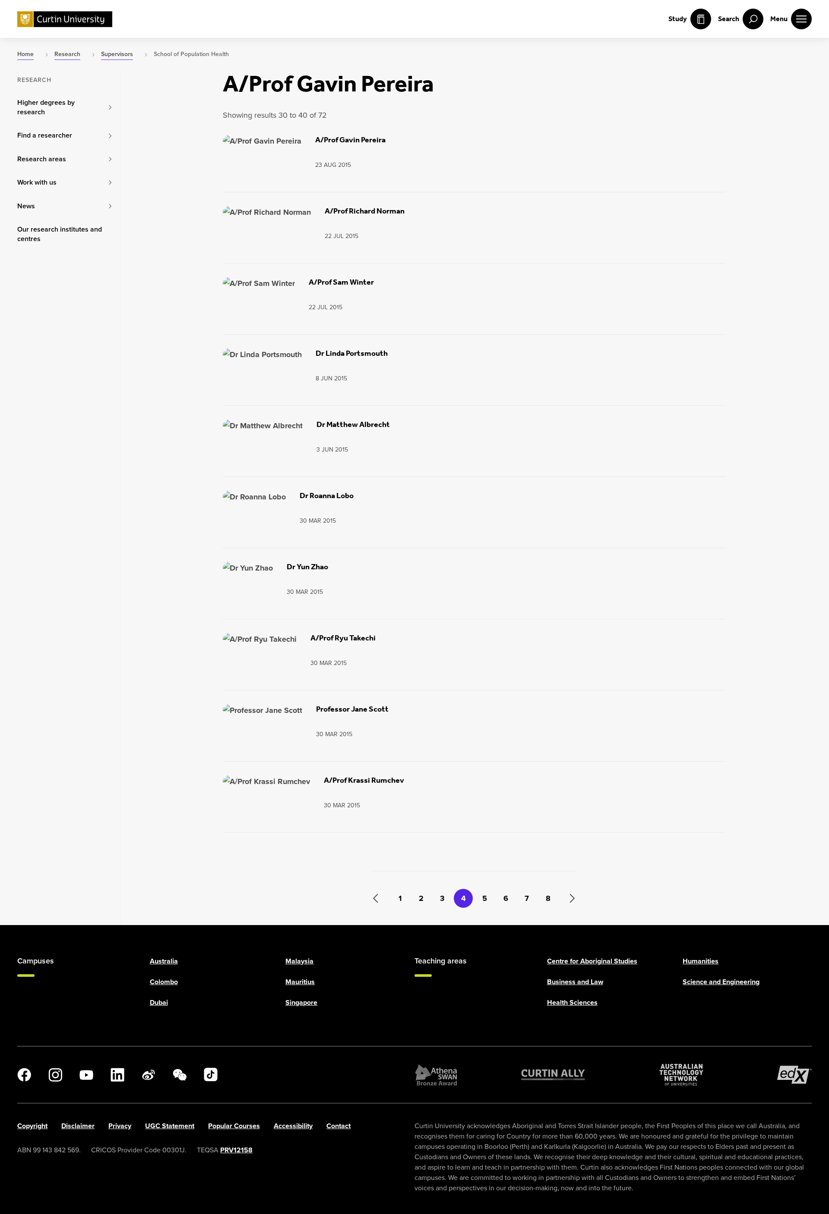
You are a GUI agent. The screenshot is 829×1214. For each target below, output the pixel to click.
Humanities (700, 961)
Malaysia (299, 961)
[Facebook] (24, 1075)
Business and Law (575, 982)
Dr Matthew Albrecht (353, 424)
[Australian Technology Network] (681, 1074)
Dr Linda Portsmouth (352, 353)
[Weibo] (148, 1075)
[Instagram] (55, 1075)
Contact (338, 1126)
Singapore (301, 1002)
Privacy (119, 1126)
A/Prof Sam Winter (341, 282)
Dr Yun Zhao (307, 566)
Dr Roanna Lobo (327, 495)
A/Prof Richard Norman (365, 211)
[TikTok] (211, 1075)
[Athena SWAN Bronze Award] (436, 1074)
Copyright (32, 1126)
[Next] (566, 898)
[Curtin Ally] (553, 1074)
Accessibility (293, 1126)
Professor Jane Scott (352, 709)
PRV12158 (236, 1150)
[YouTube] (86, 1075)
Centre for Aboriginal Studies (592, 961)
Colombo (164, 982)
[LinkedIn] (117, 1075)
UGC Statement (169, 1126)
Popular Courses (234, 1126)
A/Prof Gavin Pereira (350, 139)
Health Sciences (572, 1002)
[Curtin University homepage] (64, 19)
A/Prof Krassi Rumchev (364, 780)
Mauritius (300, 982)
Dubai (159, 1002)
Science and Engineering (721, 982)
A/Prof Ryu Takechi (343, 638)
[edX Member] (794, 1074)
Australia (164, 961)
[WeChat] (180, 1075)
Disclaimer (78, 1126)
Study (677, 19)
